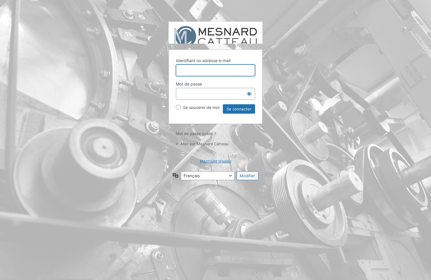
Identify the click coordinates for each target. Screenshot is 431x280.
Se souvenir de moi (201, 107)
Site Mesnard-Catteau (215, 33)
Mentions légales (215, 161)
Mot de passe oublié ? (196, 133)
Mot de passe (189, 83)
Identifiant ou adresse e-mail (203, 60)
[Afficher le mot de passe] (249, 94)
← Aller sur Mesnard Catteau (202, 143)
